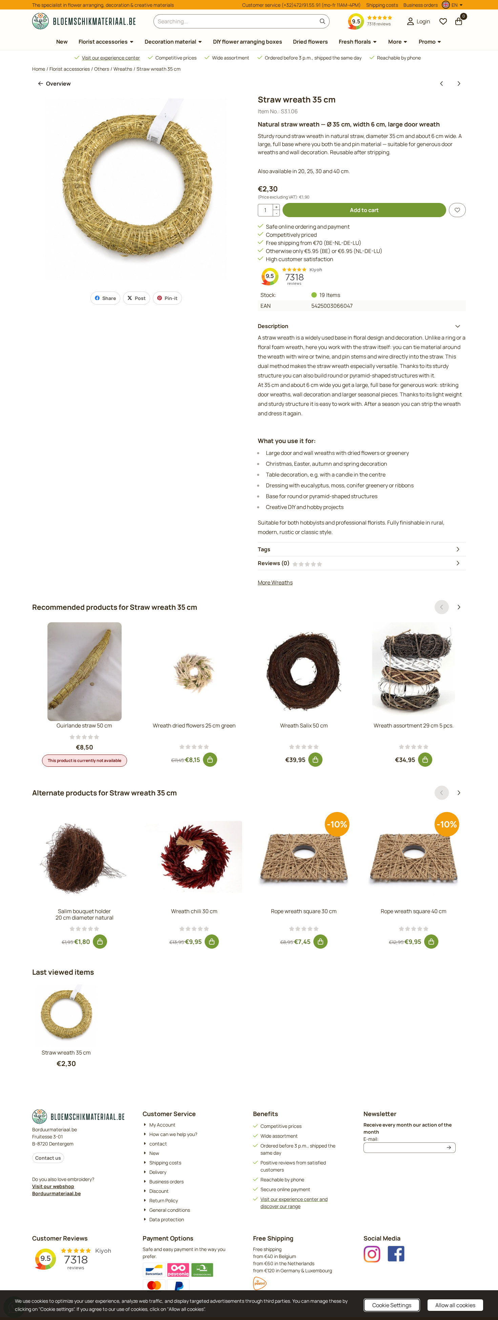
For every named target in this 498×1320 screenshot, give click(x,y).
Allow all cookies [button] (455, 1305)
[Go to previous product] (442, 83)
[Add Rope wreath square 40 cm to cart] (431, 941)
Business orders (420, 5)
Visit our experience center (111, 57)
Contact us (48, 1158)
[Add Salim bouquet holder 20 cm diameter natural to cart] (100, 941)
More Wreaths (275, 582)
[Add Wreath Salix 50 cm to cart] (315, 759)
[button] (453, 4)
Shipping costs (382, 5)
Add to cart (364, 210)
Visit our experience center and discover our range (294, 1202)
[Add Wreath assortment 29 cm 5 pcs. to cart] (425, 759)
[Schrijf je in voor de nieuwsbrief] (449, 1147)
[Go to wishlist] (443, 21)
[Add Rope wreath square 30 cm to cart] (320, 941)
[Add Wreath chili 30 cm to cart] (212, 941)
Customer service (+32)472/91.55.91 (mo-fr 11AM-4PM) (301, 5)
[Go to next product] (459, 83)
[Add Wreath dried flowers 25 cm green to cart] (210, 759)
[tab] (362, 326)
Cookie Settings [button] (391, 1305)
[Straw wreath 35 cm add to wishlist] (457, 210)
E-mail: (410, 1138)
